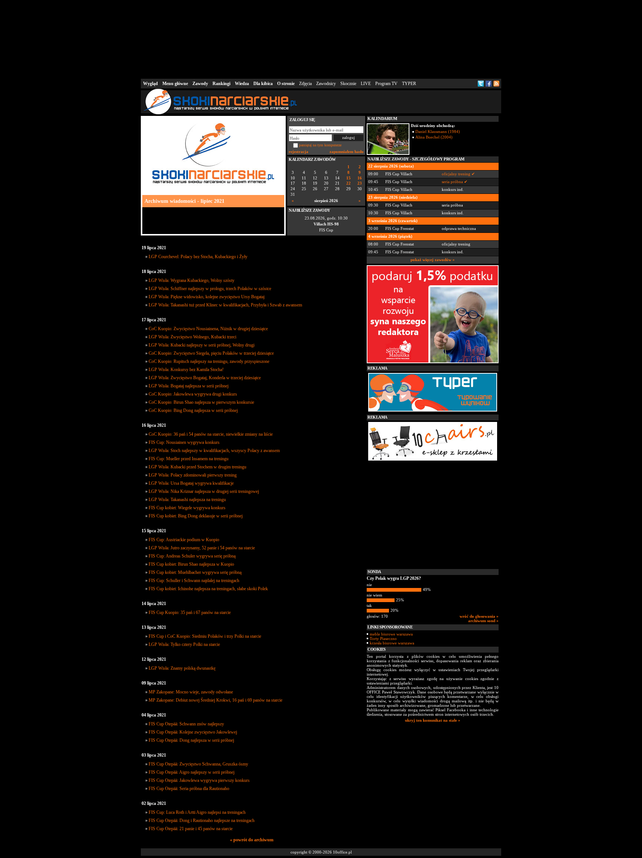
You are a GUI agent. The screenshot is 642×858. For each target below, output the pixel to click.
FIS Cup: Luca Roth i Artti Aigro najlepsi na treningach (197, 812)
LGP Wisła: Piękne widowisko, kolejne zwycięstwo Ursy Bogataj (207, 296)
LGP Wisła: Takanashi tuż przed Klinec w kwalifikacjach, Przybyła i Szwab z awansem (225, 305)
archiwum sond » (483, 620)
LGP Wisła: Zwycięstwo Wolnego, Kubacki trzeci (192, 336)
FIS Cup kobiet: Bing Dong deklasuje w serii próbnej (196, 516)
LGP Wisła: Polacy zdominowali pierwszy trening (193, 475)
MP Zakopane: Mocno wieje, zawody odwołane (191, 692)
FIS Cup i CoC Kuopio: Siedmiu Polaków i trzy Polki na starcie (205, 636)
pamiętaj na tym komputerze (320, 145)
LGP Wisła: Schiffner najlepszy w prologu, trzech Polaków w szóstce (210, 288)
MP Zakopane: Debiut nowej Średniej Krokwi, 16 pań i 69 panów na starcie (215, 700)
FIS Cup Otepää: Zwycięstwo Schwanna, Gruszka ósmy (198, 764)
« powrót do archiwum (251, 839)
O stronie (286, 83)
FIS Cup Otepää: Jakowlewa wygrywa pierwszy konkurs (199, 780)
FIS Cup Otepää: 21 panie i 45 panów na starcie (191, 828)
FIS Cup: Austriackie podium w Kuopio (184, 539)
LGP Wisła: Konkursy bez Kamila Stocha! (186, 369)
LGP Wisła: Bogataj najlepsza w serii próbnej (188, 386)
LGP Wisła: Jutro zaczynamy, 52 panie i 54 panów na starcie (202, 547)
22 (348, 183)
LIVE (366, 83)
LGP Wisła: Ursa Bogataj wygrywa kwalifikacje (191, 483)
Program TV (386, 83)
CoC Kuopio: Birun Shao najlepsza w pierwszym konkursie (201, 402)
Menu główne (175, 83)
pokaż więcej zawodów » (433, 259)
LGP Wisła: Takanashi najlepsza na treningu (187, 499)
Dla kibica (263, 83)
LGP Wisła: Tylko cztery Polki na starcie (184, 644)
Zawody (200, 83)
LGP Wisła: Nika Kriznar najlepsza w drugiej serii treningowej (204, 491)
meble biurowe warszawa (391, 634)
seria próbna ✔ (454, 181)
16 (359, 178)
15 (348, 178)
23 (359, 183)
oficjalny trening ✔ (458, 174)
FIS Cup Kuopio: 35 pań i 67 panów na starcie (190, 612)
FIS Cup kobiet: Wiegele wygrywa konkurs (187, 507)
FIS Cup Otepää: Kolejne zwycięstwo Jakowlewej (193, 732)
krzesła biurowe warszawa (392, 643)
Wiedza (242, 83)
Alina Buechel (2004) (434, 137)
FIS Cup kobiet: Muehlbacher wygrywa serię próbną (195, 572)
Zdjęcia (305, 83)
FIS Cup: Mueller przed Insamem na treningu (188, 458)
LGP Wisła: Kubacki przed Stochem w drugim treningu (197, 466)
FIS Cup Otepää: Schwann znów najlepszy (186, 724)
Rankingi (221, 83)
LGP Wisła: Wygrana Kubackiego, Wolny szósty (191, 280)
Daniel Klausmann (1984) (437, 131)
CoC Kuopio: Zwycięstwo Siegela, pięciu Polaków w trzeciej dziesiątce (211, 353)
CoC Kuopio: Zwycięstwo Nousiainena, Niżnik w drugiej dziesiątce (208, 328)
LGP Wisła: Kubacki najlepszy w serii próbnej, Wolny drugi (201, 345)
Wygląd (150, 83)
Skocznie (348, 83)
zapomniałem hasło (347, 151)
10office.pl (342, 852)
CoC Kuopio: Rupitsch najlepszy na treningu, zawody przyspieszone (209, 361)
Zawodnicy (326, 83)
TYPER (409, 83)
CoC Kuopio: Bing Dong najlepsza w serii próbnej (193, 410)
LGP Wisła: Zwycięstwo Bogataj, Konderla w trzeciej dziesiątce (205, 377)
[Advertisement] (321, 38)
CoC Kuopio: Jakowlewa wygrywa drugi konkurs (193, 394)
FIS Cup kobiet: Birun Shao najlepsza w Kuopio (191, 564)
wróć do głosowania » (479, 616)
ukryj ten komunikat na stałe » (432, 720)
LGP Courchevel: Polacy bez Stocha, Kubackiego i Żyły (198, 256)
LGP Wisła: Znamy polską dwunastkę (182, 668)
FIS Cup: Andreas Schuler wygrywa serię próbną (192, 556)
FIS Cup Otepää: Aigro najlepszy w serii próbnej (191, 772)
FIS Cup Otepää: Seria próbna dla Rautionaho (189, 788)
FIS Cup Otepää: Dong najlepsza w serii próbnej (191, 740)
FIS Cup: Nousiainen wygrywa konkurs (184, 442)
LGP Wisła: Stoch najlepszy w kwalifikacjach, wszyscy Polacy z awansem (214, 450)
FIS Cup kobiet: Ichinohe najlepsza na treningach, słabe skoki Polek (208, 588)
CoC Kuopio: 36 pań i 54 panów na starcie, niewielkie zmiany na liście (211, 434)
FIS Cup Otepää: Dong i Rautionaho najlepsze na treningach (201, 820)
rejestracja (298, 151)
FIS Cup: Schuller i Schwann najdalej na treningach (194, 580)
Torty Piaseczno (383, 638)
